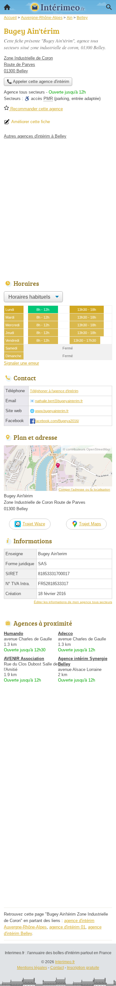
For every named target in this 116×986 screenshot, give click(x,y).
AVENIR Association (24, 658)
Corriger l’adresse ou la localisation (84, 489)
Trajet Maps (90, 523)
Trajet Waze (34, 523)
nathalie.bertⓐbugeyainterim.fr (59, 401)
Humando (13, 633)
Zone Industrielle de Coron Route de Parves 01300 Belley (28, 64)
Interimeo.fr (65, 962)
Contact (57, 967)
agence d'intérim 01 (67, 927)
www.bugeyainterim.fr (52, 411)
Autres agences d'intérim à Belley (35, 136)
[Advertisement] (58, 208)
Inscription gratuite (83, 967)
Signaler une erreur (21, 363)
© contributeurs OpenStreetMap (86, 449)
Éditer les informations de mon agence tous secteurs (73, 602)
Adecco (65, 633)
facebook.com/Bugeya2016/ (57, 421)
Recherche (109, 7)
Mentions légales (32, 967)
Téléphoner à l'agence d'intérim (54, 391)
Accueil (7, 7)
